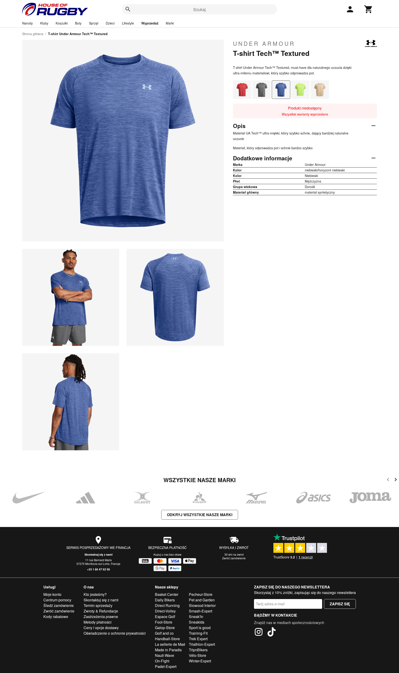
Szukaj (199, 9)
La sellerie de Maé (170, 644)
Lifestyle (128, 23)
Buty (78, 23)
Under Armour (264, 43)
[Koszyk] (368, 9)
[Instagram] (258, 632)
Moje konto (52, 594)
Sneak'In (196, 616)
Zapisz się (340, 603)
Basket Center (166, 594)
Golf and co (164, 633)
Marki (170, 23)
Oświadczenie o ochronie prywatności (115, 633)
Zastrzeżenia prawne (101, 616)
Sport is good (200, 627)
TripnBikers (198, 649)
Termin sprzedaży (98, 605)
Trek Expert (198, 638)
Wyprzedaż (149, 23)
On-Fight (162, 661)
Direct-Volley (165, 611)
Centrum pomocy (57, 600)
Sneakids (196, 622)
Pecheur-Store (200, 594)
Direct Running (167, 605)
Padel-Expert (165, 666)
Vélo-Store (197, 655)
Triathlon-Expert (202, 644)
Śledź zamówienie (58, 605)
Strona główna (32, 33)
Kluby (44, 23)
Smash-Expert (200, 611)
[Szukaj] (128, 9)
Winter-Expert (200, 661)
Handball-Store (167, 638)
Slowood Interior (202, 605)
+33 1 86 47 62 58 (98, 569)
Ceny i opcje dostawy (101, 627)
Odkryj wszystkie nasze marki (199, 514)
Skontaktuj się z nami (98, 554)
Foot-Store (163, 622)
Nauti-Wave (164, 655)
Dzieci (110, 23)
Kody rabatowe (55, 616)
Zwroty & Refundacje (101, 611)
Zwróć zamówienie (234, 558)
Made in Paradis (168, 649)
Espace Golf (165, 616)
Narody (27, 23)
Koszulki (62, 23)
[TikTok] (271, 632)
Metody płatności (98, 622)
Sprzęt (93, 23)
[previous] (388, 480)
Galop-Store (165, 627)
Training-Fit (198, 633)
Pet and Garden (202, 600)
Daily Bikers (165, 600)
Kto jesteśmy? (95, 594)
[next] (395, 480)
